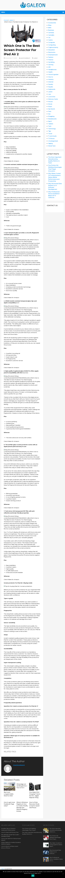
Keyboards (51, 89)
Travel (50, 133)
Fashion (50, 57)
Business (51, 30)
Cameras (51, 32)
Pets (49, 111)
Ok (33, 875)
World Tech (51, 146)
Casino (50, 40)
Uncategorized (53, 141)
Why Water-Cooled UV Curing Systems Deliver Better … (55, 844)
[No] (63, 874)
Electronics (51, 52)
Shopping (51, 116)
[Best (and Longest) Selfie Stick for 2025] (9, 786)
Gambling (51, 62)
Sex (49, 114)
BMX (49, 27)
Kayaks (50, 87)
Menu (3, 12)
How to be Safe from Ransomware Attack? (11, 839)
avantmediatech (25, 58)
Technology (52, 128)
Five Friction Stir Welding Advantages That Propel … (29, 829)
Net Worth (51, 109)
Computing (52, 45)
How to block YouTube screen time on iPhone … (9, 847)
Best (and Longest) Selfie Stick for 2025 (8, 794)
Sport (50, 121)
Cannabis (51, 35)
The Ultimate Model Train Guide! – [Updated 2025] (10, 835)
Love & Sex (51, 96)
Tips (49, 131)
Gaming (50, 64)
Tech (49, 126)
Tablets (50, 124)
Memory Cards (53, 99)
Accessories (52, 23)
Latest (35, 58)
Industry (51, 79)
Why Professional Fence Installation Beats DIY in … (56, 859)
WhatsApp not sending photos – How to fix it (22, 785)
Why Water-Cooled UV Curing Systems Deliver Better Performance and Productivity (54, 177)
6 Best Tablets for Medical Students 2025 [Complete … (11, 843)
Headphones (52, 69)
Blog (49, 25)
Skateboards (52, 119)
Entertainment (53, 55)
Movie (50, 104)
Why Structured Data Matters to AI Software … (55, 851)
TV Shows (51, 138)
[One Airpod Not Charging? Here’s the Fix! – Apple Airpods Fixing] (35, 786)
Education (51, 50)
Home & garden (53, 74)
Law (49, 94)
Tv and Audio (52, 136)
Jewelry (50, 84)
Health (50, 72)
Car (49, 37)
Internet (50, 82)
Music (50, 106)
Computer (51, 42)
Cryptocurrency (53, 47)
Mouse (50, 101)
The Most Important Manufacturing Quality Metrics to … (32, 833)
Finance (50, 59)
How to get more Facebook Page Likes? (9, 804)
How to (50, 77)
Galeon (2, 868)
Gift (49, 67)
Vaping (50, 143)
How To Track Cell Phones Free (9, 832)
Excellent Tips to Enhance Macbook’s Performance (8, 829)
